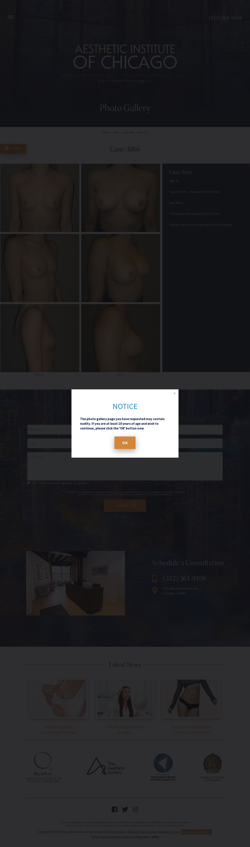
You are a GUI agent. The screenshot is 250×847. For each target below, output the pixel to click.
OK (125, 442)
